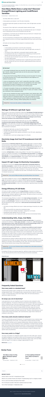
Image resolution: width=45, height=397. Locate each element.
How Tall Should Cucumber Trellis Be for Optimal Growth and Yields (17, 382)
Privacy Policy (19, 391)
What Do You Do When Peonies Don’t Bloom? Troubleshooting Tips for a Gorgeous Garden (22, 378)
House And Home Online (26, 393)
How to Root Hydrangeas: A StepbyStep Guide (12, 384)
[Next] (42, 357)
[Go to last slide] (3, 357)
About (11, 391)
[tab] (20, 364)
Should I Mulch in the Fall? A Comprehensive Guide (13, 376)
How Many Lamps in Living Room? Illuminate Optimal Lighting (10, 356)
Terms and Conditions (26, 391)
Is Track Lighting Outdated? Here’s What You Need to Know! (32, 356)
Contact (14, 391)
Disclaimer (33, 391)
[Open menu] (42, 2)
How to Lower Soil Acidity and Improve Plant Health (13, 380)
